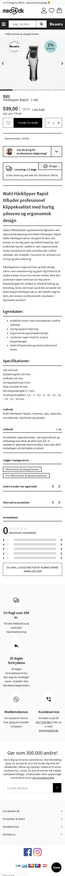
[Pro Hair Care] (14, 46)
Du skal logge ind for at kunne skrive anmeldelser (32, 569)
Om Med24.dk (11, 811)
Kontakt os (9, 834)
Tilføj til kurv (28, 122)
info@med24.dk (48, 730)
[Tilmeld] (57, 787)
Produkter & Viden (14, 819)
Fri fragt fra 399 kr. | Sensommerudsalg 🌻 (28, 2)
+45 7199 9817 (43, 722)
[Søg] (41, 24)
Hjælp (56, 867)
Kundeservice (11, 826)
